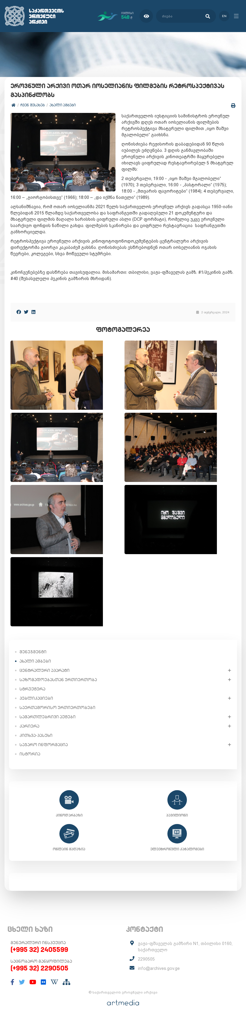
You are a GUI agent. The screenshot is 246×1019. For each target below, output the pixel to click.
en (224, 16)
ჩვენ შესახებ (32, 105)
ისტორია (30, 754)
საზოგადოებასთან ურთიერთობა (58, 679)
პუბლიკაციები (36, 698)
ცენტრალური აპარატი (45, 670)
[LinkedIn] (33, 312)
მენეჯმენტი (33, 651)
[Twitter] (26, 312)
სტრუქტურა (32, 689)
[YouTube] (32, 982)
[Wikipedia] (54, 982)
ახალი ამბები (63, 105)
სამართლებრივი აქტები (48, 716)
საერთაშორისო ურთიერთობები (57, 707)
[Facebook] (18, 312)
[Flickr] (43, 982)
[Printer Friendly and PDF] (233, 105)
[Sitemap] (66, 982)
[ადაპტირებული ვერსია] (146, 16)
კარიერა (29, 726)
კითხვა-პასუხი (36, 735)
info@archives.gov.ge (159, 968)
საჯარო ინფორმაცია (44, 744)
